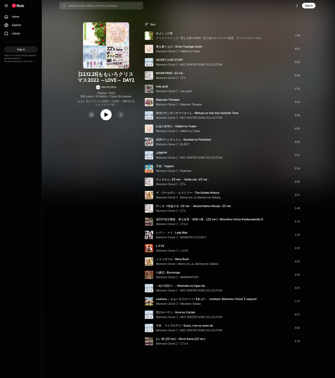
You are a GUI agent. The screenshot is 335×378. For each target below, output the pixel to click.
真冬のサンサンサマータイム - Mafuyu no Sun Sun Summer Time (197, 113)
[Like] (271, 36)
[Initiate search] (64, 5)
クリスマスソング (167, 38)
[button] (106, 87)
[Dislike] (277, 36)
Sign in (309, 5)
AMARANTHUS (189, 277)
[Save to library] (91, 115)
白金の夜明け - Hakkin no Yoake (176, 126)
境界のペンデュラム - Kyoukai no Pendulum (183, 139)
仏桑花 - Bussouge (168, 272)
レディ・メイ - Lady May (171, 232)
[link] (20, 17)
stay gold (162, 86)
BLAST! (184, 144)
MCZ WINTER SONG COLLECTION (201, 64)
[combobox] (106, 5)
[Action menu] (121, 115)
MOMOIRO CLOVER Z (193, 237)
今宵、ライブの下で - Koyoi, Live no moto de (184, 325)
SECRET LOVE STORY (169, 60)
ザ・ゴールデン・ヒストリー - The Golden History (187, 192)
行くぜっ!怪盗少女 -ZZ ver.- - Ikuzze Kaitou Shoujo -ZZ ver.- (194, 206)
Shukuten (185, 171)
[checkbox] (297, 36)
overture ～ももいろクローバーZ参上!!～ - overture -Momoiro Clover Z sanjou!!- (207, 299)
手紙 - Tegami (165, 166)
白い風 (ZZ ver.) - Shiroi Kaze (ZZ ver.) (180, 339)
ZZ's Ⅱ (184, 224)
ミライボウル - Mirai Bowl (172, 259)
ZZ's (183, 78)
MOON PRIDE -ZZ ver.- (170, 73)
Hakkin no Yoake (190, 51)
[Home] (18, 5)
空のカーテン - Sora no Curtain (175, 312)
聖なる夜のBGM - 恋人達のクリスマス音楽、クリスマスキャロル (221, 38)
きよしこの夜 (164, 33)
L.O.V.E (160, 246)
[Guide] (6, 5)
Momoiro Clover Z (167, 51)
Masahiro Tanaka (190, 303)
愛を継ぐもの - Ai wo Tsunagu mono (179, 46)
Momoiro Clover (166, 264)
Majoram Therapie (168, 99)
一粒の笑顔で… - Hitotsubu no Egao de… (181, 285)
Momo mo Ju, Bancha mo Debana (200, 197)
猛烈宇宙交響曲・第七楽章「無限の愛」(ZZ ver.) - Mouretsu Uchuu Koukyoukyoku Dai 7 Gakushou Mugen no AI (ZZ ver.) (210, 219)
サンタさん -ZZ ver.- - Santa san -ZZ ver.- (182, 179)
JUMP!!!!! (161, 153)
